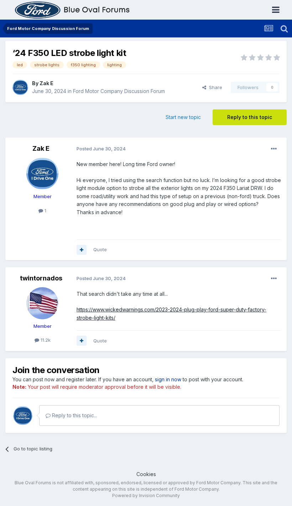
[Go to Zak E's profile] (20, 87)
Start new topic (183, 117)
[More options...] (274, 149)
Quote (100, 249)
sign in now (168, 379)
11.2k (45, 340)
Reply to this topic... (74, 415)
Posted (101, 148)
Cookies (146, 474)
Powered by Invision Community (146, 495)
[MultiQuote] (82, 250)
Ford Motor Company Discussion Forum (119, 91)
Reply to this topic (249, 117)
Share (214, 87)
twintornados (41, 278)
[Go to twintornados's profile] (42, 303)
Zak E (46, 83)
